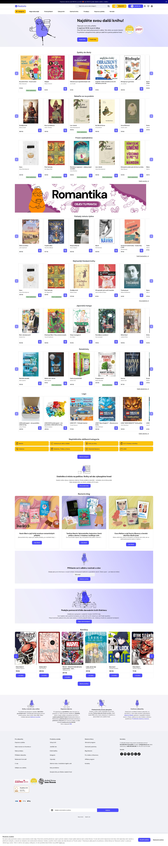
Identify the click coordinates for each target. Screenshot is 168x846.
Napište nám (87, 816)
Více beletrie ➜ (144, 301)
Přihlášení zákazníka (20, 755)
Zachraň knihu (74, 11)
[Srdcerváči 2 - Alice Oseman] (49, 648)
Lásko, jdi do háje (91, 667)
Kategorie (21, 11)
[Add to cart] (40, 89)
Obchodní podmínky (91, 746)
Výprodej (52, 759)
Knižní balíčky (53, 751)
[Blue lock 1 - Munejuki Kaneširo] (119, 648)
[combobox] (92, 6)
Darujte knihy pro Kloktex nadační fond (61, 772)
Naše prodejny (19, 751)
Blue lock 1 (112, 667)
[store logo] (20, 6)
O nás (16, 763)
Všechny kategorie (84, 456)
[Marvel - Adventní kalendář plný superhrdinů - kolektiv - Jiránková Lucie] (72, 648)
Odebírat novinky (84, 579)
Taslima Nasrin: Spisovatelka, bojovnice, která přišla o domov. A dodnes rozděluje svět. (84, 534)
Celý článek (37, 542)
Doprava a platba (99, 11)
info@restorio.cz (144, 744)
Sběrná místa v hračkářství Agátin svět (61, 763)
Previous (16, 656)
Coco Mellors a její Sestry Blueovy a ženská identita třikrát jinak (131, 534)
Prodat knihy (93, 39)
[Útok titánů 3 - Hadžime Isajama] (26, 648)
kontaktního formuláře (126, 744)
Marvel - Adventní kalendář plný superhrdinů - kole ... (72, 667)
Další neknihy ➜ (144, 434)
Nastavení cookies (158, 840)
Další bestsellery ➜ (143, 256)
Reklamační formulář (21, 759)
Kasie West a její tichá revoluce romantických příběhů (37, 534)
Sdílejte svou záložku (20, 768)
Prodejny (86, 11)
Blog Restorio (88, 751)
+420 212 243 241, (131, 746)
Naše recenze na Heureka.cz (23, 746)
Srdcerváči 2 (43, 667)
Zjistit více (62, 842)
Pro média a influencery (91, 755)
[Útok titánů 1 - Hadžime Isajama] (142, 648)
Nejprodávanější (34, 11)
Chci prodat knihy (84, 486)
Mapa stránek (80, 816)
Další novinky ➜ (144, 181)
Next (152, 656)
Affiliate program (89, 759)
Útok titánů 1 (136, 667)
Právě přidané (48, 11)
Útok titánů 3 (20, 667)
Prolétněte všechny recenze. (140, 719)
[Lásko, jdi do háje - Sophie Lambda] (96, 648)
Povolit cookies (144, 840)
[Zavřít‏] (166, 2)
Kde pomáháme (54, 768)
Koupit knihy (82, 39)
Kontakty (87, 763)
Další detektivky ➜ (143, 389)
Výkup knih (61, 11)
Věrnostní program (90, 742)
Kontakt (112, 11)
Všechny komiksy (84, 683)
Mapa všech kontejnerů (84, 621)
